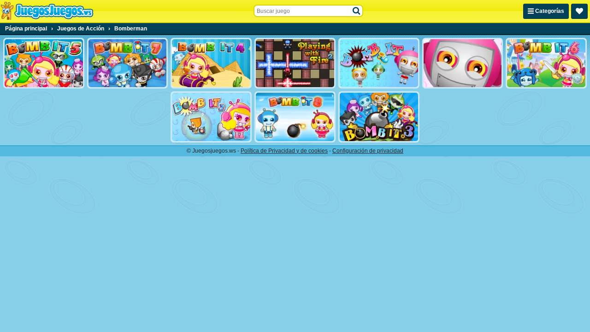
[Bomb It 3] (378, 116)
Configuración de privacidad (367, 151)
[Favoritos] (579, 11)
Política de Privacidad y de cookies (284, 151)
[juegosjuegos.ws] (47, 11)
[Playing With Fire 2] (295, 63)
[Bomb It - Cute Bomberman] (462, 63)
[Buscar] (356, 11)
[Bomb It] (378, 63)
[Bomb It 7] (127, 63)
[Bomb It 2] (211, 116)
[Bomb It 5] (43, 63)
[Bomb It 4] (211, 63)
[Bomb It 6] (546, 63)
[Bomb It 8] (295, 116)
